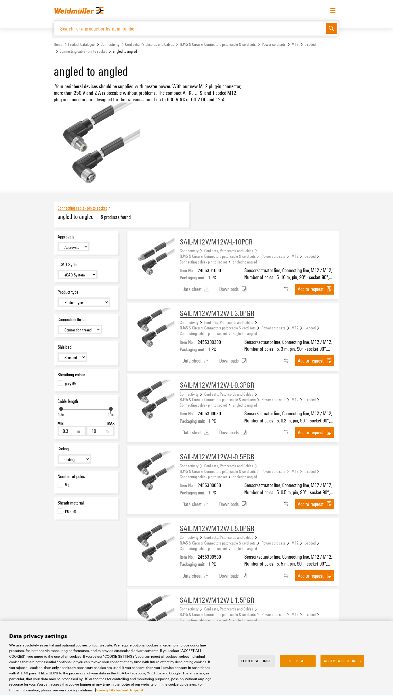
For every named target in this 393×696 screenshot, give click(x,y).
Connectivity (110, 44)
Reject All (297, 660)
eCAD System (69, 264)
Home (58, 44)
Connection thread (72, 319)
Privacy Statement (112, 690)
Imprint (136, 690)
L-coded (310, 44)
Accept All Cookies (342, 660)
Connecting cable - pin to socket (83, 51)
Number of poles (71, 476)
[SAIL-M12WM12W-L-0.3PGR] (153, 400)
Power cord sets (274, 44)
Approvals (66, 236)
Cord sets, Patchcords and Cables (149, 44)
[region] (196, 658)
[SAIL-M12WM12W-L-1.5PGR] (153, 615)
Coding (63, 448)
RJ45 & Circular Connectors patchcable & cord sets (218, 44)
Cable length (68, 401)
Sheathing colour (71, 374)
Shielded (65, 347)
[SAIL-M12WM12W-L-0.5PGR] (153, 472)
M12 (295, 44)
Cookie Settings (256, 660)
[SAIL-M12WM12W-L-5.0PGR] (153, 544)
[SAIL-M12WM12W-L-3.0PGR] (153, 328)
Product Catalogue (81, 44)
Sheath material (71, 502)
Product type (68, 292)
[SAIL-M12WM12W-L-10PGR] (153, 257)
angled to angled (245, 262)
